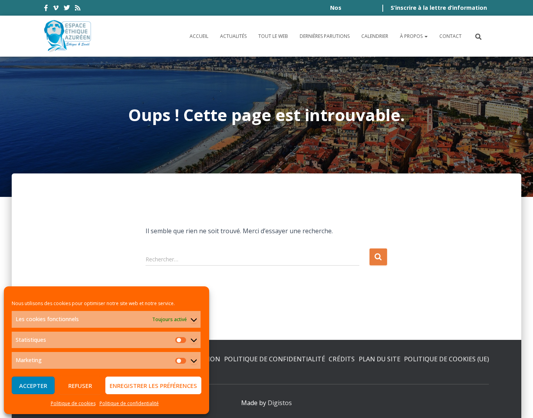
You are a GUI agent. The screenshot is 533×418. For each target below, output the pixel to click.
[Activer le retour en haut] (518, 402)
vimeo (56, 9)
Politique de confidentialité (129, 403)
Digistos (280, 402)
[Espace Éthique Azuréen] (68, 36)
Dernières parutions (325, 36)
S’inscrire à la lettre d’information (439, 7)
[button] (426, 36)
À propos (412, 36)
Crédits (342, 359)
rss (77, 9)
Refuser (80, 385)
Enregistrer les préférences (153, 385)
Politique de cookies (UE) (446, 359)
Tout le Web (273, 36)
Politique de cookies (73, 403)
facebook (46, 9)
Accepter (33, 385)
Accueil (199, 36)
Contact (450, 36)
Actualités (233, 36)
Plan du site (379, 359)
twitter (67, 9)
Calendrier (374, 36)
